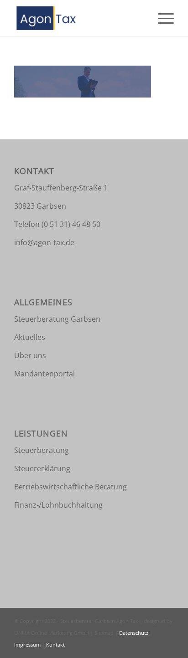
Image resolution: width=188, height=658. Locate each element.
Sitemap (104, 632)
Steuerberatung (41, 450)
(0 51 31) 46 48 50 (70, 224)
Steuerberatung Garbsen (57, 319)
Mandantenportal (44, 374)
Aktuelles (29, 337)
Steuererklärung (42, 468)
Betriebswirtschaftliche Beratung (70, 487)
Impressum (28, 644)
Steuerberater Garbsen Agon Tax (100, 620)
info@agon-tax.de (44, 242)
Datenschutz (134, 632)
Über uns (30, 355)
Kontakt (55, 644)
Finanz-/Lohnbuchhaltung (58, 505)
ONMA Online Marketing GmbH (52, 632)
